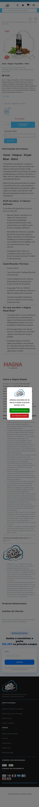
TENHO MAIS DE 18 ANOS (19, 410)
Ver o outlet (19, 799)
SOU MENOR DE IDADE (19, 415)
